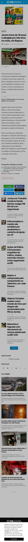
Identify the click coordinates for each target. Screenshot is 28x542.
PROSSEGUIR (14, 539)
